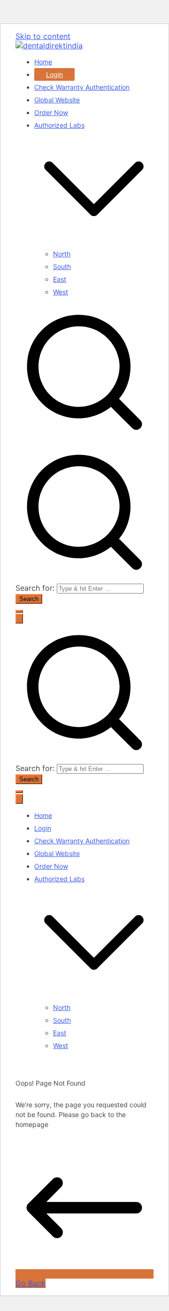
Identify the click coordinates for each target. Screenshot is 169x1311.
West (60, 292)
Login (54, 74)
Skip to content (42, 36)
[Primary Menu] (19, 619)
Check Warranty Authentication (82, 87)
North (61, 254)
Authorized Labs (59, 879)
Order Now (51, 112)
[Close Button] (19, 799)
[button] (94, 246)
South (62, 266)
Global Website (57, 100)
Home (43, 62)
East (59, 279)
